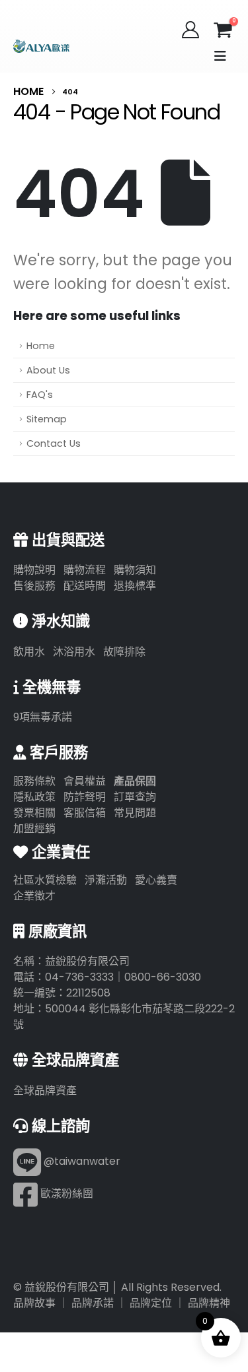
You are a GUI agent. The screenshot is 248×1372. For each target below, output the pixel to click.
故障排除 (124, 651)
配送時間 (84, 585)
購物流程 (84, 569)
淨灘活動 (106, 880)
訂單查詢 (135, 796)
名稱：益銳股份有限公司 (71, 961)
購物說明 (34, 569)
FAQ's (39, 394)
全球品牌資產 (45, 1090)
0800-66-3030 (162, 977)
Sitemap (46, 419)
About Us (48, 370)
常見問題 (135, 812)
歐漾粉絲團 (65, 1193)
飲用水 (29, 651)
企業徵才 (34, 895)
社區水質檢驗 (45, 880)
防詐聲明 (84, 796)
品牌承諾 (92, 1303)
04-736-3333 (79, 977)
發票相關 (34, 812)
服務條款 (34, 781)
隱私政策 (34, 796)
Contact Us (53, 443)
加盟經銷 (34, 828)
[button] (220, 56)
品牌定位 (151, 1303)
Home (40, 345)
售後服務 (34, 585)
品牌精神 (209, 1303)
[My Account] (191, 29)
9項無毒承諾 (42, 717)
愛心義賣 (156, 880)
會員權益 (84, 781)
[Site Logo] (41, 46)
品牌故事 (34, 1303)
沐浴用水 (74, 651)
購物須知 (135, 569)
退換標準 (135, 585)
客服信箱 (84, 812)
